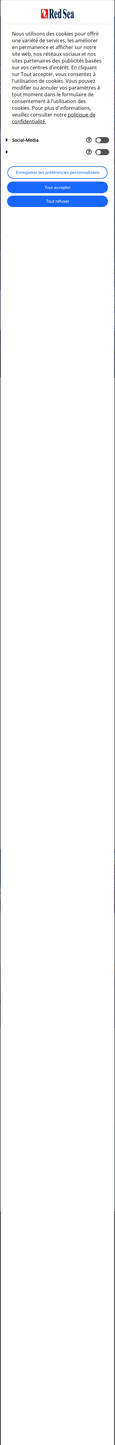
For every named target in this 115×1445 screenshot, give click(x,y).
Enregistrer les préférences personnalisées (57, 172)
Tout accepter (57, 187)
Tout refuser (57, 201)
